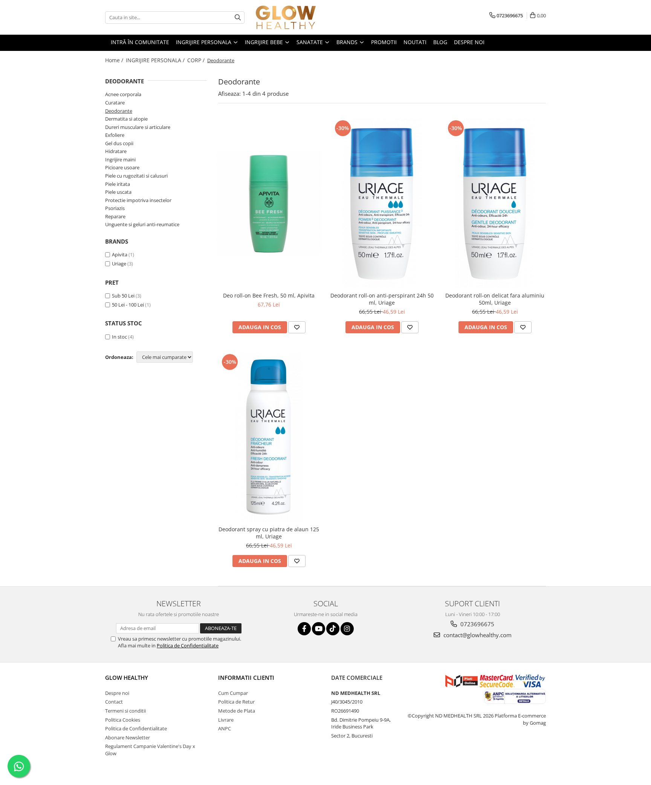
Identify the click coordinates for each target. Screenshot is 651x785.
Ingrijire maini (120, 159)
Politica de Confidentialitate (188, 645)
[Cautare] (238, 17)
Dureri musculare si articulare (137, 127)
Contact (114, 701)
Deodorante (118, 110)
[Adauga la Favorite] (297, 327)
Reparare (115, 216)
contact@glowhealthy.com (477, 635)
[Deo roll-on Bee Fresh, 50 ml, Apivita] (269, 203)
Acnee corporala (123, 94)
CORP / (196, 60)
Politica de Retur (236, 701)
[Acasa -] (293, 17)
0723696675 (476, 624)
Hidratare (116, 151)
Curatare (115, 102)
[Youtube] (318, 628)
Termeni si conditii (125, 710)
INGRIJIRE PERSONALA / (156, 60)
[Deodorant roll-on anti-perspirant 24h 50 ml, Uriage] (382, 203)
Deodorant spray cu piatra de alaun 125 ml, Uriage (269, 533)
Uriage (119, 263)
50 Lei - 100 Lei (128, 304)
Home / (115, 60)
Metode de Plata (236, 710)
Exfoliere (114, 135)
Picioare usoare (122, 167)
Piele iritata (117, 184)
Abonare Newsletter (127, 737)
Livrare (226, 719)
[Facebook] (304, 628)
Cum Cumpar (233, 693)
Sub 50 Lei (123, 295)
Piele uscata (118, 192)
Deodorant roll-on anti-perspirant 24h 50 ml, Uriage (382, 299)
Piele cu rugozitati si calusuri (136, 175)
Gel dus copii (119, 143)
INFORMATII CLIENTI (246, 677)
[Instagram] (347, 628)
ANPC (224, 728)
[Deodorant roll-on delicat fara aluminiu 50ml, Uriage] (495, 203)
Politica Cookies (122, 719)
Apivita (119, 254)
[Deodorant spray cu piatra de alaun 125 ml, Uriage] (269, 437)
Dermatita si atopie (126, 118)
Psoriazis (115, 208)
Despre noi (117, 693)
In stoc (119, 336)
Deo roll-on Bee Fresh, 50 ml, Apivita (269, 295)
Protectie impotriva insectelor (138, 200)
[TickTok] (332, 628)
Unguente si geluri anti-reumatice (142, 224)
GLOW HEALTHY (126, 677)
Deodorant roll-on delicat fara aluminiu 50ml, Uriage (494, 299)
